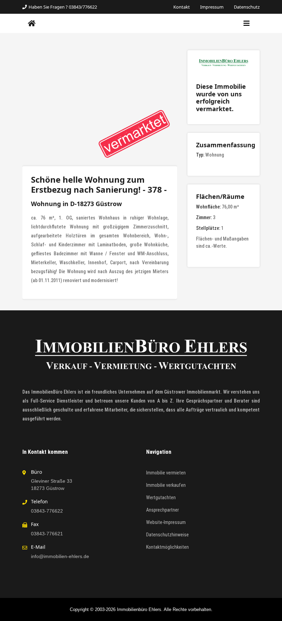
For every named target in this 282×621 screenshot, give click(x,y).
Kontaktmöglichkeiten (167, 547)
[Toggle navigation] (246, 23)
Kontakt (181, 7)
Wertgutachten (161, 497)
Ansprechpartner (162, 510)
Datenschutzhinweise (167, 534)
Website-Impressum (166, 522)
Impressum (212, 7)
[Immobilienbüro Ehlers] (32, 23)
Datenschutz (247, 7)
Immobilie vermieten (166, 472)
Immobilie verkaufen (166, 485)
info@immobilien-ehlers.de (60, 556)
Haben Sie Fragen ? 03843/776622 (63, 7)
